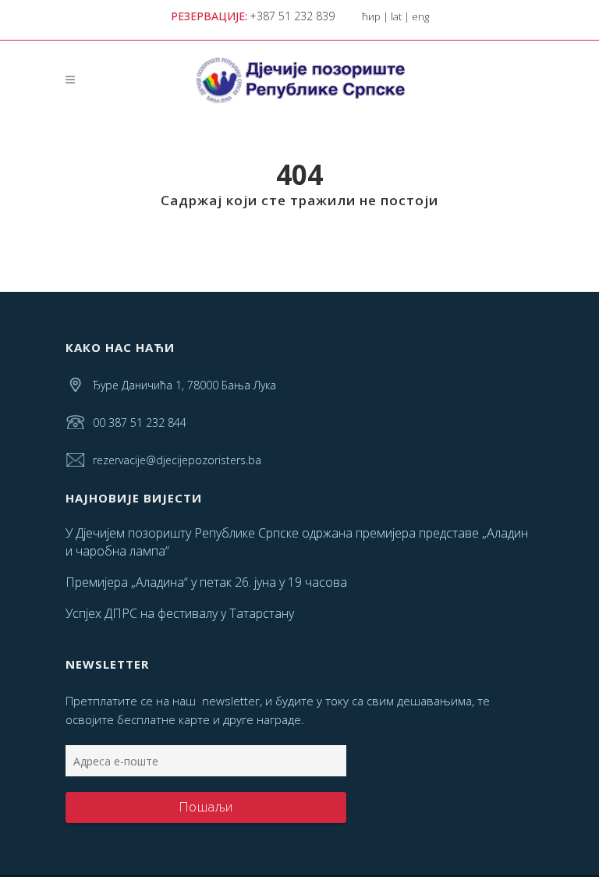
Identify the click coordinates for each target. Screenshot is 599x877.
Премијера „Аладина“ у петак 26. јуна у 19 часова (206, 582)
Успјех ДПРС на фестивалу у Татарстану (180, 613)
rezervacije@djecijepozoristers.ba (177, 460)
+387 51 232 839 (292, 16)
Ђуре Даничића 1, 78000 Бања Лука (184, 385)
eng (420, 16)
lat (396, 16)
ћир (371, 16)
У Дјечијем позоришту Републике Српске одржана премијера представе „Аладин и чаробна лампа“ (297, 541)
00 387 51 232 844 (139, 422)
